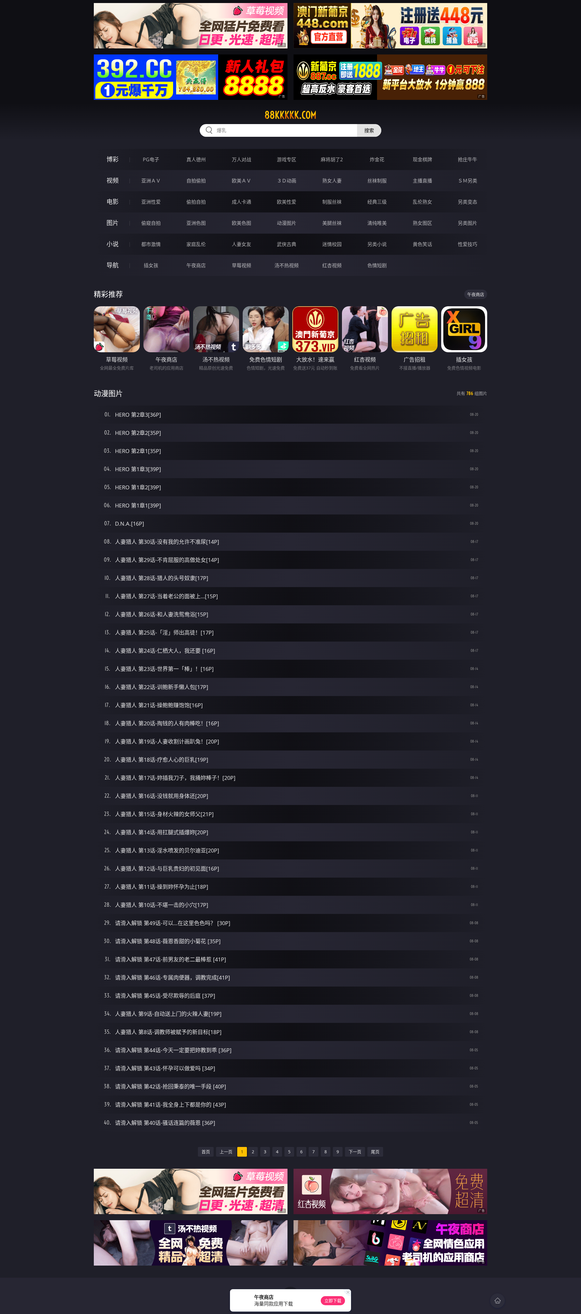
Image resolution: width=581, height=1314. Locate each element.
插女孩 (151, 265)
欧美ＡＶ (241, 180)
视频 (113, 180)
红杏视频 (332, 265)
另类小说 (377, 244)
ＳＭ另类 (467, 180)
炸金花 (377, 159)
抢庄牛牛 (467, 159)
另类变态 (467, 202)
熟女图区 (422, 223)
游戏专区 (286, 159)
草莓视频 (241, 265)
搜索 (369, 130)
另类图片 (467, 223)
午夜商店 (196, 265)
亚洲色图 (196, 223)
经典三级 (377, 202)
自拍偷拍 (196, 180)
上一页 (226, 1152)
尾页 (375, 1152)
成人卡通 (241, 202)
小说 (113, 244)
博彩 (113, 159)
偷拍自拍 (196, 202)
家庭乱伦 (196, 244)
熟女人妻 (332, 180)
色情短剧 (377, 265)
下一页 (355, 1152)
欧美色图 (241, 223)
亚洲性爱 (151, 202)
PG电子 (151, 159)
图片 (113, 223)
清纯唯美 (377, 223)
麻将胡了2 (332, 159)
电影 (113, 202)
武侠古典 (286, 244)
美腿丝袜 (332, 223)
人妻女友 (241, 244)
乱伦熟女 (422, 202)
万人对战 (241, 159)
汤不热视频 (286, 265)
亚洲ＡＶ (151, 180)
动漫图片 (286, 223)
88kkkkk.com (290, 115)
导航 (113, 265)
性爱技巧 (467, 244)
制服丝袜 (332, 202)
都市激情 (151, 244)
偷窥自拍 (151, 223)
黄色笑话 (422, 244)
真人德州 (196, 159)
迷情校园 (332, 244)
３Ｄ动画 (286, 180)
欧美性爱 (286, 202)
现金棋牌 (422, 159)
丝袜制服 (377, 180)
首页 (206, 1152)
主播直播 (422, 180)
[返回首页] (497, 1300)
